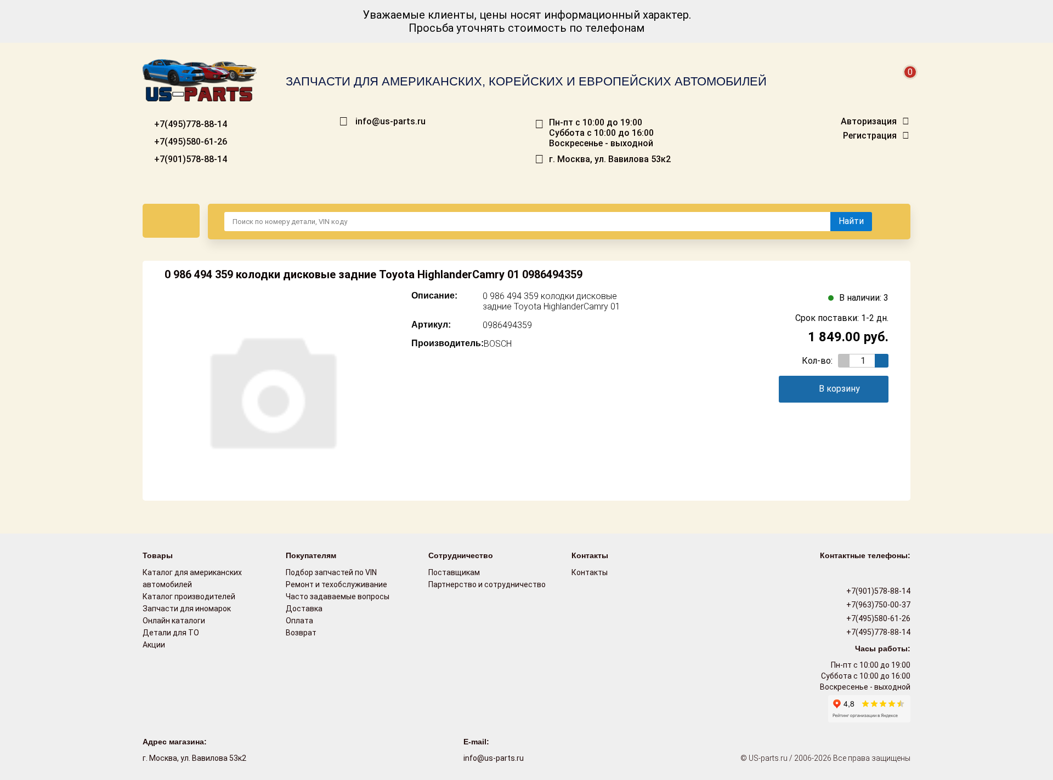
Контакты (589, 572)
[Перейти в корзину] (902, 85)
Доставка (304, 608)
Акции (154, 644)
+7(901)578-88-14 (189, 159)
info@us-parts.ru (390, 121)
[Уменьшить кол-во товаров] (845, 361)
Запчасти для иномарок (187, 608)
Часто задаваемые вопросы (337, 596)
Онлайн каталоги (174, 620)
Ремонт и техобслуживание (336, 584)
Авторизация (869, 121)
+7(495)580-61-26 (189, 141)
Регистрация (870, 135)
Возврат (301, 632)
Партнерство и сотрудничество (487, 584)
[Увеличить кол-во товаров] (881, 361)
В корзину (839, 388)
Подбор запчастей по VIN (331, 572)
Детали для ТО (171, 632)
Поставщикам (454, 572)
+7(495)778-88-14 (189, 124)
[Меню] (171, 221)
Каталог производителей (189, 596)
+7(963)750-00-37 (877, 604)
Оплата (299, 620)
